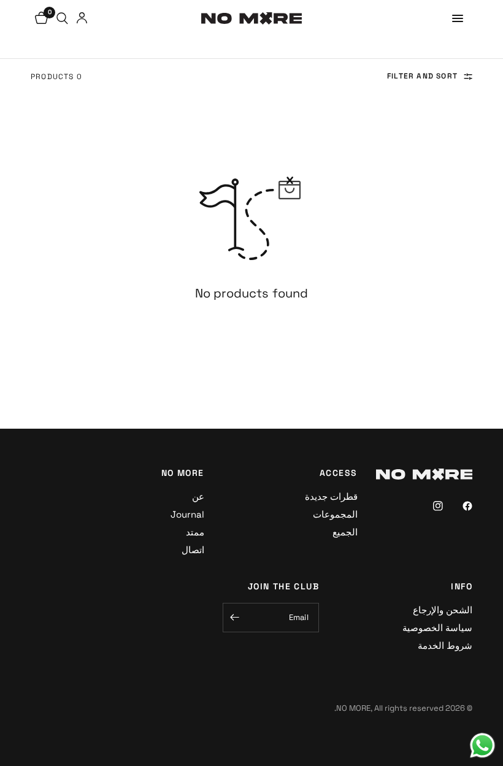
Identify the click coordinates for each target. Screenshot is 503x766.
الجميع (345, 532)
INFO (461, 586)
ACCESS (338, 473)
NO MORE (182, 473)
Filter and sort (422, 76)
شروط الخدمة (445, 645)
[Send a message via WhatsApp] (482, 745)
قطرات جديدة (331, 496)
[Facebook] (458, 505)
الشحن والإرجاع (442, 610)
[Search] (62, 18)
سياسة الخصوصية (437, 628)
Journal (187, 514)
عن (198, 496)
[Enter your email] (235, 617)
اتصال (193, 550)
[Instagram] (429, 505)
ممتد (195, 532)
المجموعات (335, 514)
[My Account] (81, 18)
